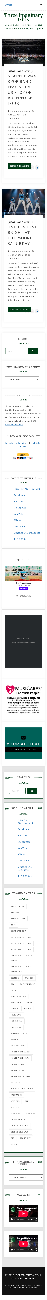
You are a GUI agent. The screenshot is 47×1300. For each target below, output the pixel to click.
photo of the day (20, 1076)
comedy (15, 978)
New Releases (18, 1046)
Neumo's (15, 1040)
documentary (27, 984)
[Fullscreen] (35, 1219)
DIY (12, 984)
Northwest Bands (21, 1052)
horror (28, 1009)
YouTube (19, 514)
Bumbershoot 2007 (21, 937)
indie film (16, 1021)
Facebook (19, 495)
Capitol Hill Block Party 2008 (21, 969)
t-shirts (35, 443)
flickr (14, 1009)
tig (12, 1138)
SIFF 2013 (30, 1113)
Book (13, 925)
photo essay (17, 1064)
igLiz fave (16, 1015)
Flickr (18, 520)
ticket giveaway (20, 1126)
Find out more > (14, 425)
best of (15, 913)
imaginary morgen (20, 111)
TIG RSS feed (21, 539)
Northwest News (20, 1058)
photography (18, 1070)
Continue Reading (19, 166)
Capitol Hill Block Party (21, 958)
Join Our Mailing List (27, 489)
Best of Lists (18, 919)
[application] (23, 1213)
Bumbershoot (18, 931)
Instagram (20, 507)
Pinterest (19, 526)
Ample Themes (30, 1288)
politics (15, 1083)
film (29, 1003)
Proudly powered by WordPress (23, 1286)
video (14, 1144)
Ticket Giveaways (20, 1132)
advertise (22, 443)
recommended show (22, 1089)
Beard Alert (17, 906)
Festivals (16, 1003)
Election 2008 (18, 996)
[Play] (12, 1219)
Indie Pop (16, 1027)
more (23, 446)
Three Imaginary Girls (23, 17)
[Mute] (32, 1219)
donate (9, 443)
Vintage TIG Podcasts (27, 533)
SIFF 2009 (16, 1107)
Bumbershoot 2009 (21, 949)
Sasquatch (16, 1095)
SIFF (27, 1101)
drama (14, 990)
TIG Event (25, 1138)
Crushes (29, 978)
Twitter (18, 501)
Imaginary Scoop (20, 70)
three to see (18, 1120)
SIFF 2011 (15, 1113)
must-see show (19, 1033)
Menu (8, 5)
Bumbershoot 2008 (21, 943)
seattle (15, 1101)
